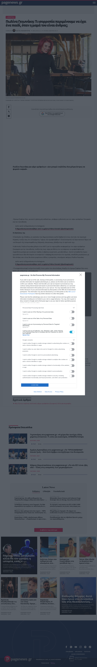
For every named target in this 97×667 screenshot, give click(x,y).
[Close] (81, 275)
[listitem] (48, 308)
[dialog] (48, 333)
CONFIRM (34, 385)
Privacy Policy (59, 391)
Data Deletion (38, 391)
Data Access (48, 391)
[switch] (72, 312)
